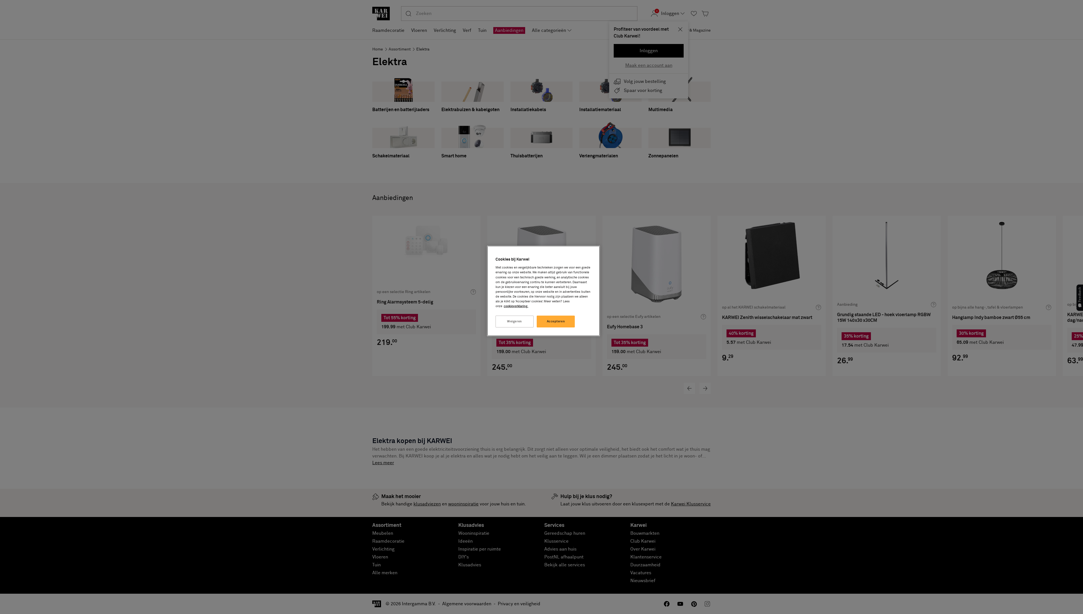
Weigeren (514, 321)
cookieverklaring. (516, 306)
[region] (543, 291)
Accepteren (556, 321)
